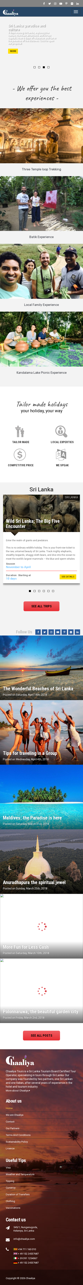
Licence (10, 1148)
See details (68, 577)
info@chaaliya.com (24, 1238)
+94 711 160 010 (27, 1249)
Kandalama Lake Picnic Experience (42, 372)
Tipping (10, 1181)
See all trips (41, 606)
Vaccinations (13, 1207)
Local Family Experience (41, 305)
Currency (10, 1187)
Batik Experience (41, 237)
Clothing (10, 1201)
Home (9, 1108)
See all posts (41, 1035)
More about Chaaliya (17, 1090)
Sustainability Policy (17, 1141)
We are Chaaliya (14, 1114)
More (13, 51)
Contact (10, 1121)
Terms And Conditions (18, 1135)
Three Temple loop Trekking (41, 169)
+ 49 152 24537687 (28, 1253)
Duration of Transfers (18, 1194)
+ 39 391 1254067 (27, 1258)
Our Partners (12, 1128)
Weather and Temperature (20, 1174)
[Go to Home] (10, 11)
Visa (8, 1167)
